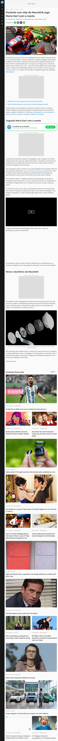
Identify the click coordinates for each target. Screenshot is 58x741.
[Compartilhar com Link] (24, 22)
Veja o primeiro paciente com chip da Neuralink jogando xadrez (28, 104)
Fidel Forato (11, 19)
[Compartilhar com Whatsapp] (15, 22)
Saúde (21, 9)
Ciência (16, 9)
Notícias (12, 9)
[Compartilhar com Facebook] (18, 22)
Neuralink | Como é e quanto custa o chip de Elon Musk (25, 101)
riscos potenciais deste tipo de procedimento (38, 171)
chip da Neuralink (18, 57)
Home (7, 9)
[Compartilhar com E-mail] (21, 22)
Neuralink (13, 361)
